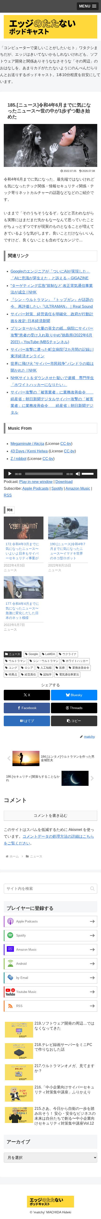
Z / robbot (18, 459)
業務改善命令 (80, 667)
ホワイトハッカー (77, 661)
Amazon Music (78, 488)
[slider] (88, 473)
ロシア (29, 667)
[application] (50, 473)
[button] (74, 721)
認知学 (47, 674)
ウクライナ (69, 654)
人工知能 (46, 667)
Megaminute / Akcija (27, 444)
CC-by (65, 444)
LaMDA (50, 654)
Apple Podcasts (35, 488)
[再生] (10, 473)
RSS (8, 495)
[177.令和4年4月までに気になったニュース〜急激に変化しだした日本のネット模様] (23, 587)
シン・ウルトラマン (45, 661)
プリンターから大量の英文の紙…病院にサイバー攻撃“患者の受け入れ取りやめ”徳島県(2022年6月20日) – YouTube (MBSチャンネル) (52, 335)
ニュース (14, 654)
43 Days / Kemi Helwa (29, 451)
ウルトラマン (17, 661)
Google (33, 654)
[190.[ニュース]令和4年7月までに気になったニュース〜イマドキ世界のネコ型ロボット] (68, 528)
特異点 (13, 674)
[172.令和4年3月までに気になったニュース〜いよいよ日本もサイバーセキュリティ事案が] (23, 528)
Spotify (57, 488)
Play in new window (36, 482)
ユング (13, 667)
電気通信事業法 (69, 674)
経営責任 (30, 674)
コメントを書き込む (50, 816)
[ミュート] (78, 473)
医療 (62, 667)
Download (64, 482)
